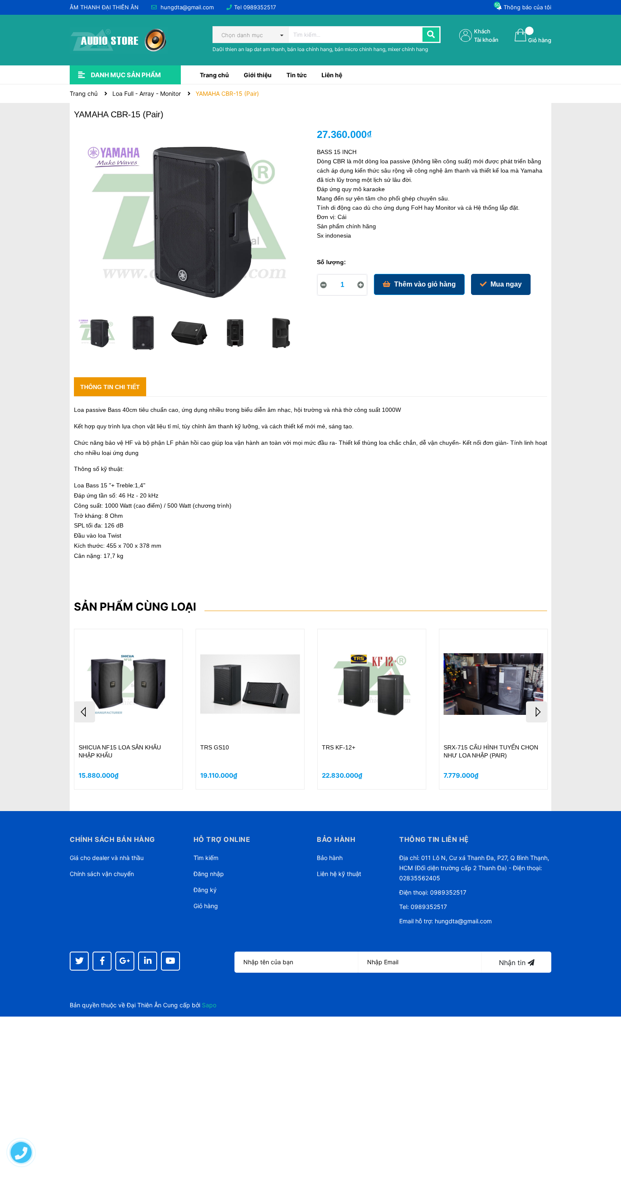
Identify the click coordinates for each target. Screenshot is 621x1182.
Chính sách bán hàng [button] (112, 839)
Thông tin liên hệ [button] (434, 839)
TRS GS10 (214, 747)
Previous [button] (84, 711)
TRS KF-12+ (338, 747)
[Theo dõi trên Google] (124, 961)
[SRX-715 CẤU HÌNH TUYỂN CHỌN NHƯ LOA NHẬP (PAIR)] (493, 684)
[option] (97, 335)
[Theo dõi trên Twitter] (79, 961)
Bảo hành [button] (336, 839)
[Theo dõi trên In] (147, 961)
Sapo (209, 1005)
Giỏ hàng (205, 905)
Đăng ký (205, 889)
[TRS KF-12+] (372, 684)
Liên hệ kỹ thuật (339, 873)
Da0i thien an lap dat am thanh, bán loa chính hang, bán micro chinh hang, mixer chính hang (320, 49)
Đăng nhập (208, 873)
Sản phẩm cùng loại (135, 606)
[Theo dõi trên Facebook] (102, 961)
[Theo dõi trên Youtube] (170, 961)
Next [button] (536, 711)
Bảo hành (330, 857)
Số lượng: (331, 262)
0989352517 (259, 7)
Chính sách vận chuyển (102, 873)
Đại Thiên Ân (144, 1005)
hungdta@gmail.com (187, 7)
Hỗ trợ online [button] (222, 839)
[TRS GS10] (250, 684)
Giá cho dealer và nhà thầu (107, 857)
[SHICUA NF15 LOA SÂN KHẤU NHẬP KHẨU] (128, 684)
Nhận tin (513, 962)
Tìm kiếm (205, 857)
